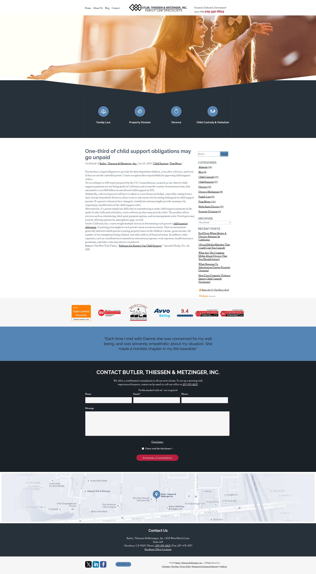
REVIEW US (123, 564)
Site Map (175, 566)
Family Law (204, 196)
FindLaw (223, 566)
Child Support (160, 163)
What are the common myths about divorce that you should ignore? (212, 256)
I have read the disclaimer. (159, 448)
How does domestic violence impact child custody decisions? (214, 279)
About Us (98, 8)
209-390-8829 (214, 11)
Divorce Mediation (208, 191)
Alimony (203, 167)
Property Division (207, 211)
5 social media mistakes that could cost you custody (214, 246)
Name (88, 394)
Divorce (202, 187)
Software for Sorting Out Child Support (140, 245)
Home (88, 8)
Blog (107, 8)
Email (137, 394)
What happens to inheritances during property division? (214, 267)
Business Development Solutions (205, 566)
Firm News (175, 163)
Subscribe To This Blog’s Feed (215, 290)
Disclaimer (157, 442)
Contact (116, 8)
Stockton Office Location (158, 549)
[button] (313, 556)
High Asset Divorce (208, 206)
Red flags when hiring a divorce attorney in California (212, 236)
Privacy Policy (185, 566)
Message (89, 408)
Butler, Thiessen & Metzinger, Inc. (118, 163)
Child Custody (206, 177)
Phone (184, 394)
